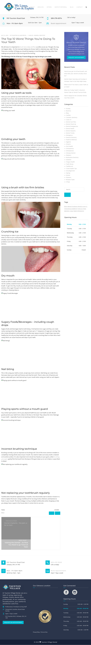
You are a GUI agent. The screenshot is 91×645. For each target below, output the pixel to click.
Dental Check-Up (71, 124)
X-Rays (68, 182)
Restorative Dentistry (72, 157)
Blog (71, 7)
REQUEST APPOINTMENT (76, 57)
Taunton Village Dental (19, 35)
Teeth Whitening (79, 211)
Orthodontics (70, 148)
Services (41, 7)
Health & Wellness (71, 139)
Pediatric (68, 155)
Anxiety (68, 108)
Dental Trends (70, 133)
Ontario (68, 144)
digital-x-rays (82, 206)
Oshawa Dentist (70, 153)
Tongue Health (70, 162)
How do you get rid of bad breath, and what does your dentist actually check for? (75, 74)
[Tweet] (57, 513)
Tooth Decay (69, 164)
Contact (80, 7)
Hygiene (68, 142)
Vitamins (68, 177)
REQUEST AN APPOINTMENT (13, 622)
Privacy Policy (36, 632)
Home (25, 7)
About (32, 7)
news (71, 211)
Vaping (68, 173)
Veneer (68, 175)
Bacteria (68, 111)
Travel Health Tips (71, 168)
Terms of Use (44, 632)
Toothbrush (69, 166)
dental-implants (72, 206)
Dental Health (70, 128)
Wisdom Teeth (70, 179)
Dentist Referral (61, 7)
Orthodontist (70, 151)
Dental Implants (71, 131)
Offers (49, 7)
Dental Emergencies (72, 126)
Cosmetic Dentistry (71, 117)
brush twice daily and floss (27, 47)
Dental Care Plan (71, 122)
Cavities (68, 115)
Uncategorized (70, 171)
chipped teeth (41, 147)
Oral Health (69, 146)
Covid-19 (68, 120)
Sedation (68, 159)
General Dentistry (39, 35)
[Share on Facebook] (51, 513)
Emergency (69, 135)
